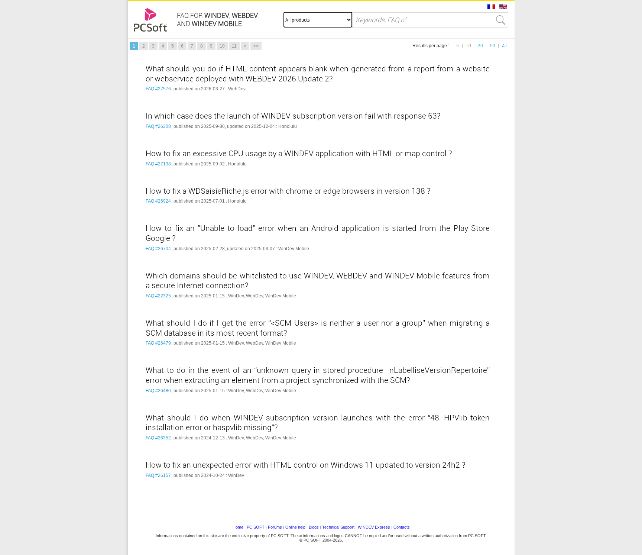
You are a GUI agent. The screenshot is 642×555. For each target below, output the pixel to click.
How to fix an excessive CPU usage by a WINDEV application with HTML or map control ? (299, 153)
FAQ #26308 (158, 126)
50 (492, 45)
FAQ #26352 (158, 438)
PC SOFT (256, 527)
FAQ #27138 (158, 164)
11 (234, 46)
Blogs (314, 527)
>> (256, 46)
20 (480, 45)
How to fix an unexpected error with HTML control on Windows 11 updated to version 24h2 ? (306, 465)
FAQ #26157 (158, 475)
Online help (295, 527)
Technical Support (339, 527)
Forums (275, 527)
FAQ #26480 (158, 390)
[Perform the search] (501, 20)
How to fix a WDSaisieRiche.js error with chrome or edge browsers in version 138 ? (288, 191)
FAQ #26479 (158, 343)
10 (222, 46)
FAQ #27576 (158, 88)
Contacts (401, 527)
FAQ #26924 (158, 201)
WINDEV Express (374, 527)
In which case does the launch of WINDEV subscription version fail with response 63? (293, 116)
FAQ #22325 (158, 296)
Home (238, 527)
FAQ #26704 (158, 248)
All (504, 45)
